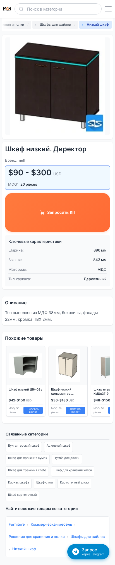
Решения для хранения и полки (37, 536)
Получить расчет (33, 410)
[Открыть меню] (108, 8)
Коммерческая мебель (51, 524)
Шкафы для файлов (88, 536)
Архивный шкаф (58, 445)
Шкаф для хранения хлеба (27, 470)
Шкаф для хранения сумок (27, 458)
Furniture (17, 524)
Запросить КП (61, 212)
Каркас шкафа (18, 482)
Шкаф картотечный (22, 495)
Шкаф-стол (44, 482)
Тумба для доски (67, 458)
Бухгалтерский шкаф (23, 445)
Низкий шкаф (24, 549)
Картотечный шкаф (74, 482)
